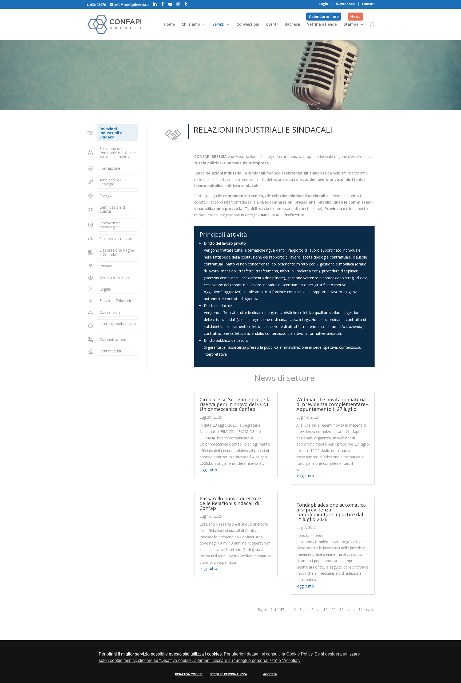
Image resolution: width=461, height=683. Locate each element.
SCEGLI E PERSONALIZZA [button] (228, 674)
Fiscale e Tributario (116, 300)
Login (323, 4)
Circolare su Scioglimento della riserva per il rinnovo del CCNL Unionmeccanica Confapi (235, 404)
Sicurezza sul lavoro (117, 238)
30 (341, 609)
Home (169, 24)
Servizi (218, 24)
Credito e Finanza (115, 277)
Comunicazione (113, 339)
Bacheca (292, 24)
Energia (106, 195)
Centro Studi (110, 351)
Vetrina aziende (322, 24)
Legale (105, 289)
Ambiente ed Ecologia (110, 181)
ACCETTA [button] (270, 674)
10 (325, 609)
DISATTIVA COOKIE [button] (188, 674)
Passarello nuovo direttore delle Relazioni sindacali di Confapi (230, 503)
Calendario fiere (324, 16)
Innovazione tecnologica (110, 224)
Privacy (106, 265)
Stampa (351, 24)
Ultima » (366, 609)
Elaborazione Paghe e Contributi (117, 252)
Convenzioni (248, 24)
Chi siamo (191, 24)
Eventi (272, 24)
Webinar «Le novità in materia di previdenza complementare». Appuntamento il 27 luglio (332, 404)
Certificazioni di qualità (113, 209)
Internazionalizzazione (118, 325)
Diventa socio (345, 4)
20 (333, 609)
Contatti (368, 4)
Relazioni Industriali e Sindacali (111, 133)
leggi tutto (208, 469)
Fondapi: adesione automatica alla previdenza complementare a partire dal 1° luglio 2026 (331, 512)
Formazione (110, 168)
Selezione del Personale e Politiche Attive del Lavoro (118, 152)
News (355, 16)
